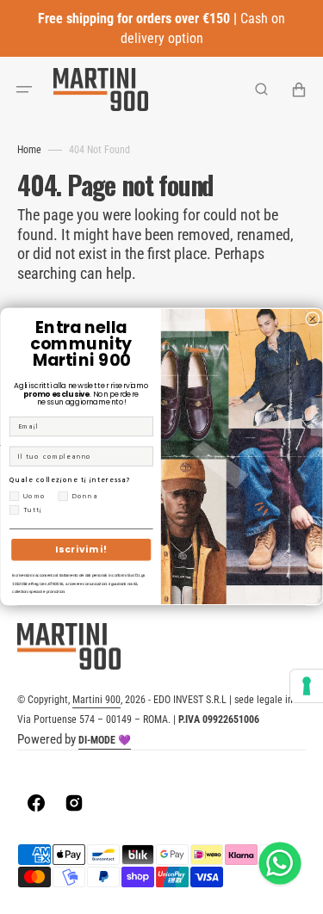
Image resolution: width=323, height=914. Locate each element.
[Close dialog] (312, 319)
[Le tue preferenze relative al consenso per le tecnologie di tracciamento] (306, 686)
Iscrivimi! (80, 550)
